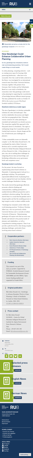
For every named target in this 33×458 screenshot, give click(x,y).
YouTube (6, 451)
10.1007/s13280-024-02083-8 (14, 303)
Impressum (5, 423)
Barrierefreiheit (6, 421)
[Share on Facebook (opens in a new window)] (7, 356)
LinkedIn (6, 445)
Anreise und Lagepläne (9, 433)
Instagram (6, 443)
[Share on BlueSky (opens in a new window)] (16, 356)
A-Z (31, 21)
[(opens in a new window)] (14, 4)
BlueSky (6, 447)
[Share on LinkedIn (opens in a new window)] (11, 356)
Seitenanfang (25, 454)
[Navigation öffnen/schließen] (30, 4)
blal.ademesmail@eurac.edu (19, 331)
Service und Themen (8, 431)
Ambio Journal (13, 101)
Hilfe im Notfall (7, 435)
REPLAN (9, 269)
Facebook (6, 449)
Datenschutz (5, 420)
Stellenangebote (7, 437)
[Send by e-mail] (20, 356)
